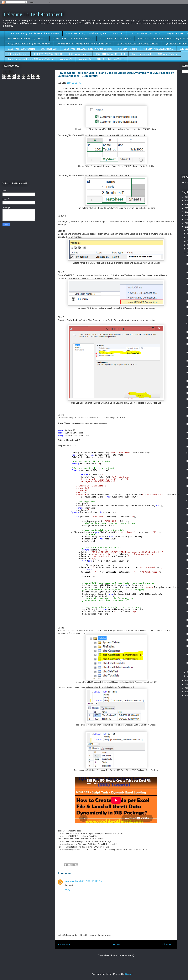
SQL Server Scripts (127, 49)
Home (116, 944)
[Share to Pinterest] (76, 864)
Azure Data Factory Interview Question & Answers (33, 33)
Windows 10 (66, 59)
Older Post (168, 944)
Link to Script (74, 82)
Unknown (69, 881)
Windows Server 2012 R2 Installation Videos (101, 59)
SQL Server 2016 (49, 49)
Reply (67, 889)
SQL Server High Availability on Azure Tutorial (88, 49)
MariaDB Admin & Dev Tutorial (115, 38)
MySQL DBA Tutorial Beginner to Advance (29, 44)
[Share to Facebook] (73, 864)
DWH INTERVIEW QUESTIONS (145, 33)
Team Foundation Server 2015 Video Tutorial (31, 59)
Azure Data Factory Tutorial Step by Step (86, 33)
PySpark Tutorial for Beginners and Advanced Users (84, 44)
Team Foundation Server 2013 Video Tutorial (155, 54)
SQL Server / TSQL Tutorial (21, 49)
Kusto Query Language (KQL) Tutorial (27, 38)
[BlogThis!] (68, 864)
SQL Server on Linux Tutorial (158, 49)
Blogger (128, 974)
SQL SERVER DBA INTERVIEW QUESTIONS (137, 44)
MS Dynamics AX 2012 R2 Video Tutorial (73, 38)
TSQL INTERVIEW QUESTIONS (110, 54)
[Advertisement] (27, 105)
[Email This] (65, 864)
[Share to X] (71, 864)
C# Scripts (118, 33)
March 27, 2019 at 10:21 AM (88, 881)
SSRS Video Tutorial (79, 54)
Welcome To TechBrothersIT (33, 14)
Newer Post (64, 944)
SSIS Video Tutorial (17, 54)
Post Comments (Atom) (122, 955)
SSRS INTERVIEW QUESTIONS (48, 54)
